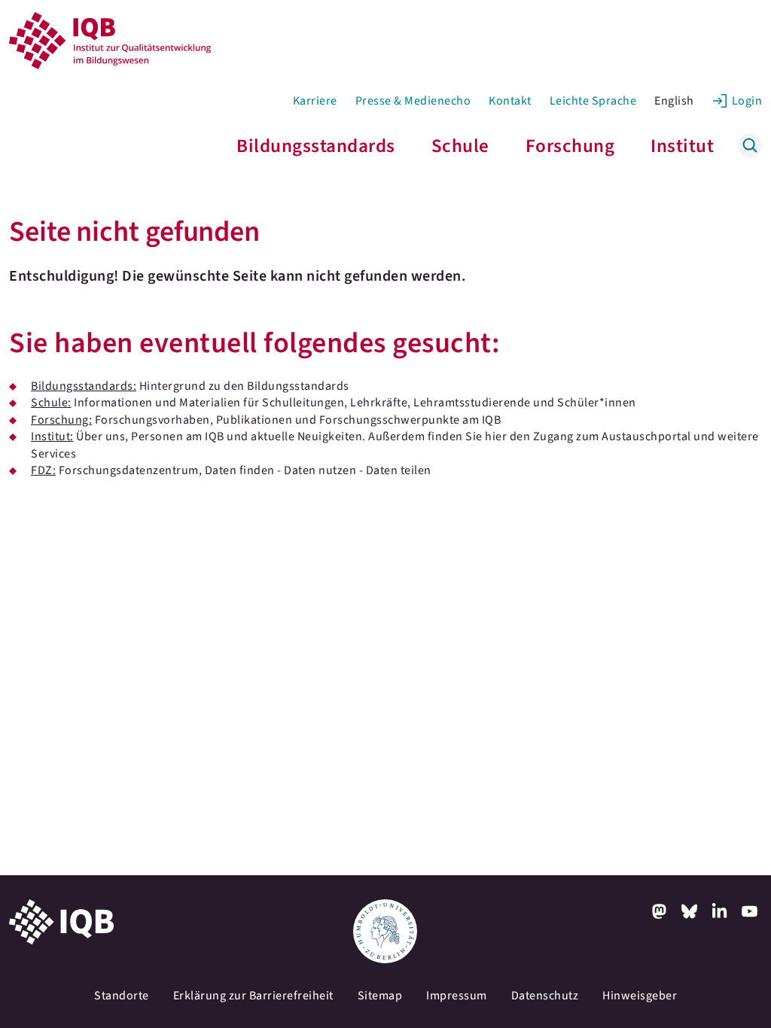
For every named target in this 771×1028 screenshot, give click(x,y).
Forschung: (61, 420)
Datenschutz (545, 995)
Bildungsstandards (315, 146)
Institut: (52, 436)
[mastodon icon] (660, 911)
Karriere (315, 101)
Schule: (51, 402)
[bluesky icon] (690, 911)
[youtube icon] (750, 911)
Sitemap (380, 995)
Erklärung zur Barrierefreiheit (253, 995)
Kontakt (510, 101)
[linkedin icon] (720, 911)
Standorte (121, 995)
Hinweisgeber (639, 995)
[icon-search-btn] (750, 145)
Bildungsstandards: (83, 386)
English (674, 101)
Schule (460, 146)
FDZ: (43, 470)
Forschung (570, 146)
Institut (682, 146)
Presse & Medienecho (413, 101)
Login (747, 101)
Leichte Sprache (593, 101)
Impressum (456, 995)
